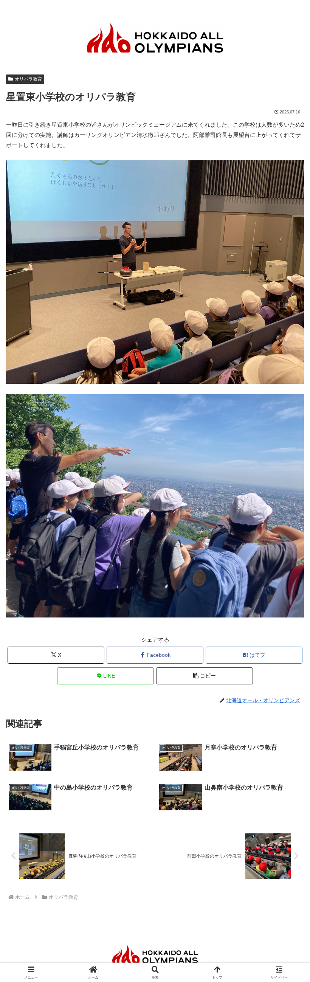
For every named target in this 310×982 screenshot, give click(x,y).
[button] (204, 675)
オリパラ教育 (28, 79)
